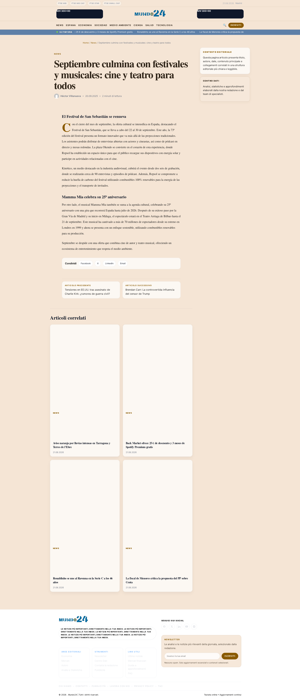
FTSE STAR (94, 3)
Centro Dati (101, 660)
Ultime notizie (135, 656)
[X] (172, 627)
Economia (85, 25)
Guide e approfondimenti (137, 667)
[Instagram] (194, 627)
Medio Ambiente (120, 25)
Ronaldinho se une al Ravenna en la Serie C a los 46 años (155, 32)
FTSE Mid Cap (78, 3)
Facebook (86, 263)
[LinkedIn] (179, 627)
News (59, 25)
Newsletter (101, 656)
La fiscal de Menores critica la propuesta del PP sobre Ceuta (218, 32)
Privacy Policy (144, 686)
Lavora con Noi (120, 686)
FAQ (130, 673)
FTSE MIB (62, 3)
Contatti (82, 686)
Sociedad (101, 25)
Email (122, 263)
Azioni (64, 665)
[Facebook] (164, 627)
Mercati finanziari (137, 660)
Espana (71, 25)
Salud (149, 25)
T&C (160, 686)
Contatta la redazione (106, 665)
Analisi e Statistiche (71, 670)
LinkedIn (109, 263)
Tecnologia (164, 25)
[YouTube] (187, 627)
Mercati (65, 660)
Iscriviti (235, 25)
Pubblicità (100, 670)
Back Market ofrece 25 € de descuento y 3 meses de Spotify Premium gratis (82, 32)
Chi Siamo (65, 686)
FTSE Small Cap (112, 3)
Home (86, 42)
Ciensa (138, 25)
